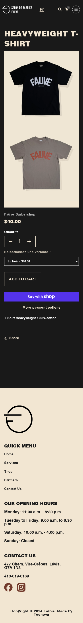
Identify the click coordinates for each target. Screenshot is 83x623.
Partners (11, 480)
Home (9, 454)
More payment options (41, 307)
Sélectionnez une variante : (27, 252)
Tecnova (41, 614)
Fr (42, 10)
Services (11, 463)
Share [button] (14, 338)
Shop (8, 471)
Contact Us (12, 489)
